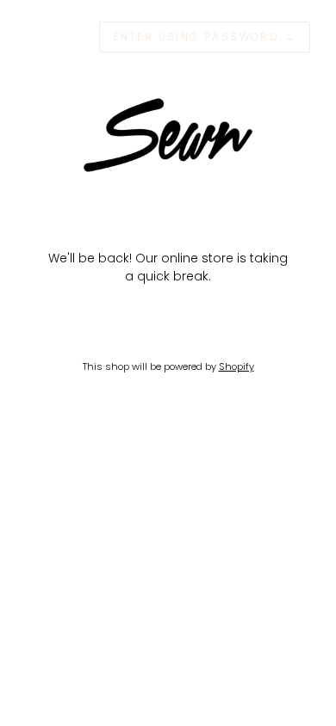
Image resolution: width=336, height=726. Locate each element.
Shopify (236, 366)
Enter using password (204, 36)
